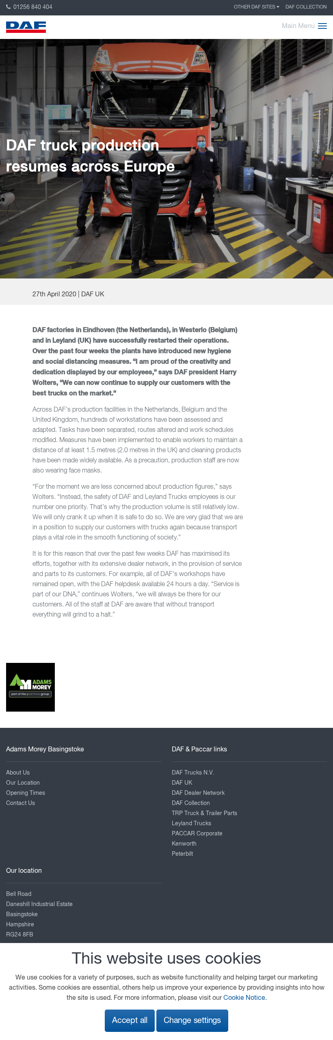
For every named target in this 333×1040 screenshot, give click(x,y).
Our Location (23, 783)
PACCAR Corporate (197, 834)
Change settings (192, 1020)
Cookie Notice (244, 998)
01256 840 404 (32, 7)
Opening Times (25, 793)
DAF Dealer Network (198, 793)
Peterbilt (182, 854)
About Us (18, 773)
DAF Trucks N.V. (193, 773)
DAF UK (182, 783)
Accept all (129, 1020)
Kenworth (184, 844)
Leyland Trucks (191, 823)
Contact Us (20, 803)
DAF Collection (306, 7)
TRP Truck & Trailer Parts (204, 813)
